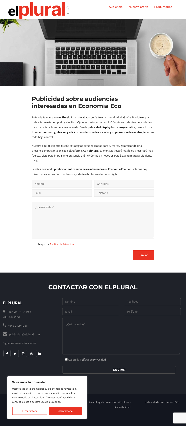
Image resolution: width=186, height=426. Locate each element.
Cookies (124, 402)
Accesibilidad (122, 407)
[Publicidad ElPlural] (38, 10)
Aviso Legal (96, 402)
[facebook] (7, 353)
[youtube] (31, 353)
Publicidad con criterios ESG (162, 402)
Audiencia (116, 7)
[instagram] (23, 353)
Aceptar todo (65, 411)
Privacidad (111, 402)
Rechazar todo (30, 411)
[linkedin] (39, 353)
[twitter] (15, 353)
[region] (47, 397)
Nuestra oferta (138, 7)
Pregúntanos (163, 7)
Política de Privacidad (62, 244)
